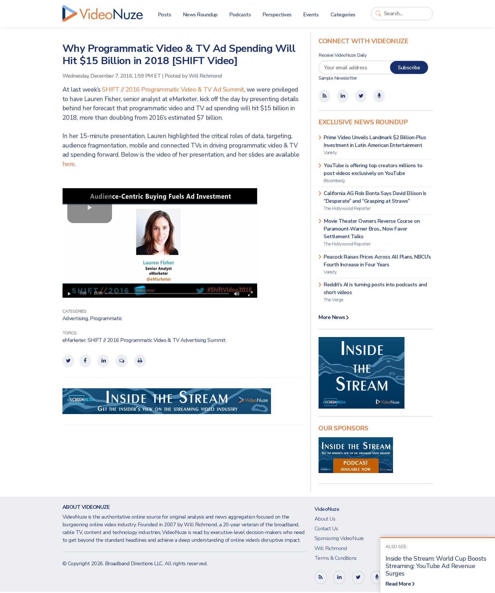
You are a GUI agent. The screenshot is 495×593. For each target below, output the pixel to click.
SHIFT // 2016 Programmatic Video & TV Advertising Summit (156, 340)
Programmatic (106, 318)
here (68, 164)
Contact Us (326, 528)
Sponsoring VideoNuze (339, 538)
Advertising (75, 318)
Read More (398, 583)
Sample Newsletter (338, 78)
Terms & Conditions (336, 558)
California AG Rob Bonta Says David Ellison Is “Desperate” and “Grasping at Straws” (375, 201)
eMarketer (74, 340)
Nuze (102, 13)
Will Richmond (205, 75)
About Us (325, 518)
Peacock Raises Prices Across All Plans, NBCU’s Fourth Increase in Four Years (377, 264)
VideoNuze (327, 509)
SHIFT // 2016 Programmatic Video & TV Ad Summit (173, 89)
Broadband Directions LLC (134, 563)
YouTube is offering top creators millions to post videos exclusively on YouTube (373, 173)
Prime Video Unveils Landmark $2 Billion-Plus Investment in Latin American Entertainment (375, 145)
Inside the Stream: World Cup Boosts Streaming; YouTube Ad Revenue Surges (436, 566)
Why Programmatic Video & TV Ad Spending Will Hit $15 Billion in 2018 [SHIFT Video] (179, 55)
